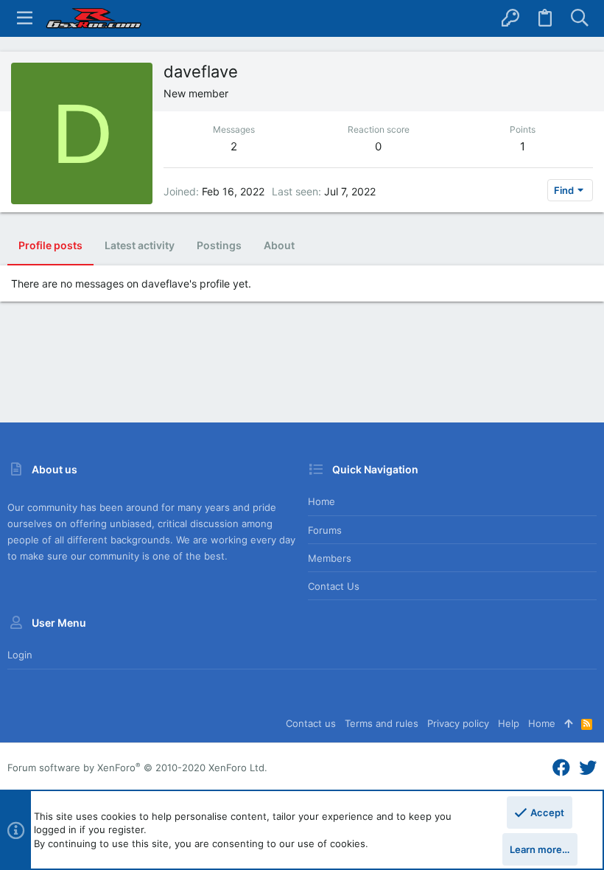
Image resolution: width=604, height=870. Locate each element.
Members (329, 558)
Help (508, 723)
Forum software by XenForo (137, 767)
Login (19, 655)
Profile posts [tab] (50, 245)
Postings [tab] (219, 245)
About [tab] (279, 245)
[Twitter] (588, 768)
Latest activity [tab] (140, 245)
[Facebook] (561, 768)
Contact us (333, 586)
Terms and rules (381, 723)
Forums (325, 530)
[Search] (579, 18)
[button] (24, 18)
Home (321, 501)
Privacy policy (458, 723)
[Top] (568, 723)
